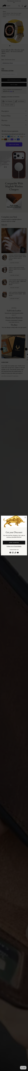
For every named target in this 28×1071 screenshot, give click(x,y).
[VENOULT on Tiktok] (15, 553)
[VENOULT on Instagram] (13, 553)
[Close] (25, 517)
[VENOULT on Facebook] (10, 553)
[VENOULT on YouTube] (18, 553)
